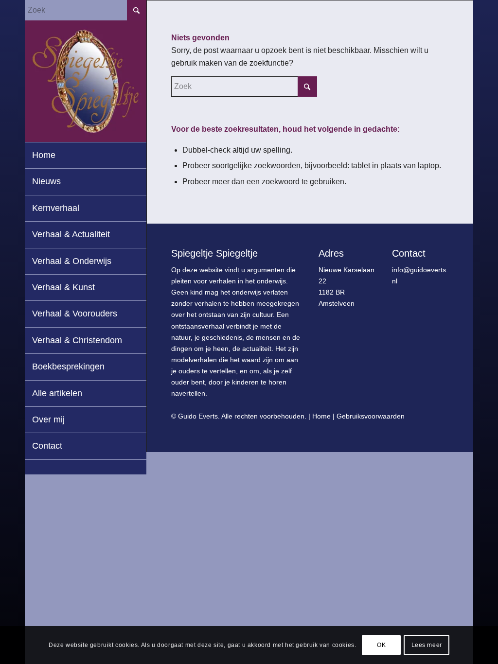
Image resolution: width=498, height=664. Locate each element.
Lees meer (426, 645)
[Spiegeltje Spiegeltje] (85, 81)
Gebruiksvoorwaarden (371, 416)
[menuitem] (85, 155)
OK (381, 645)
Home (321, 416)
